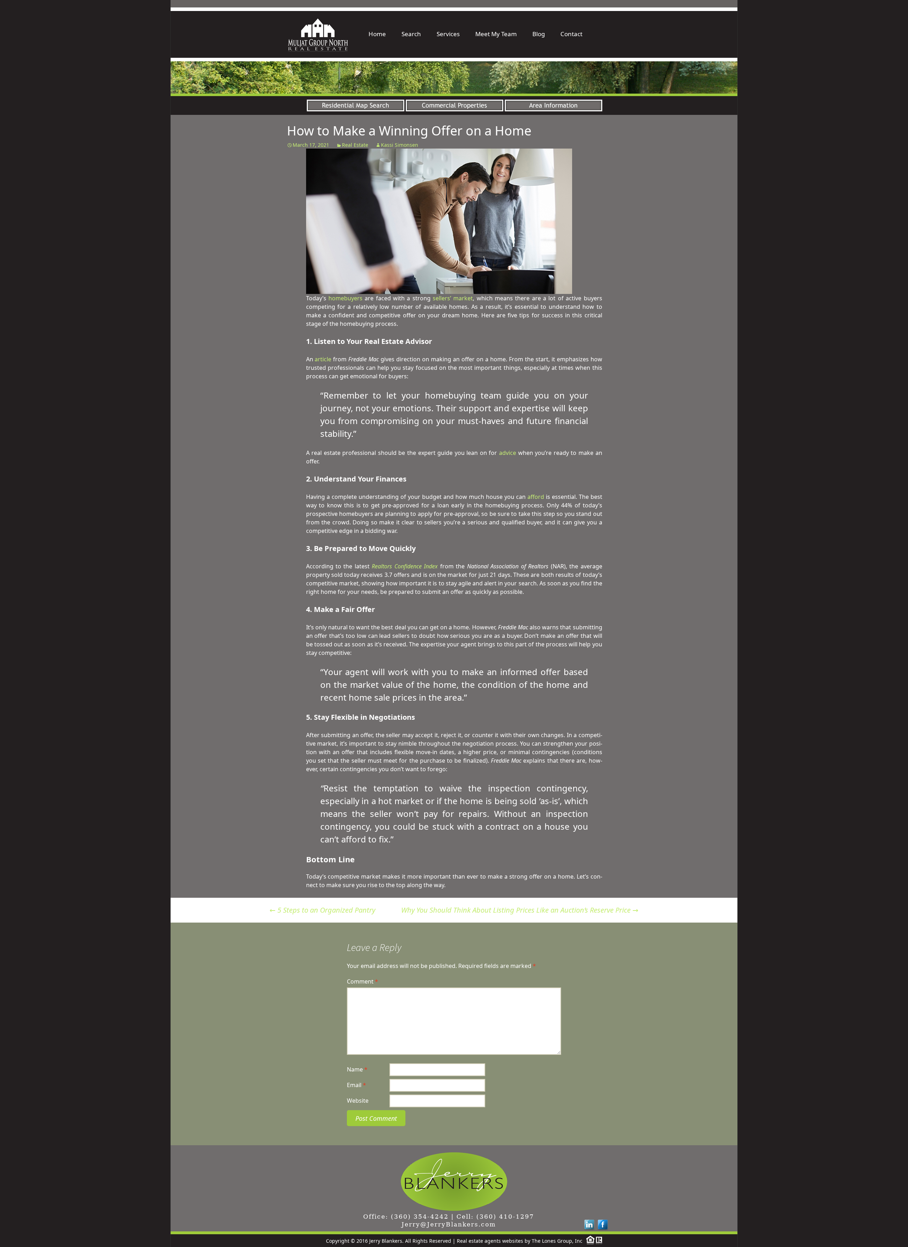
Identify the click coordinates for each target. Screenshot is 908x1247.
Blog (538, 34)
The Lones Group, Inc (557, 1240)
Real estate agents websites (490, 1240)
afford (535, 497)
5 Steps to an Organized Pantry (322, 910)
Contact (571, 34)
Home (377, 34)
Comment (362, 981)
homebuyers (345, 298)
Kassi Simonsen (399, 144)
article (323, 359)
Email (356, 1085)
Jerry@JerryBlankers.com (449, 1224)
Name (357, 1069)
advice (507, 453)
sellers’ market (453, 298)
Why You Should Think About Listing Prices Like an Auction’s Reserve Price (519, 910)
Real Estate (355, 144)
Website (358, 1100)
